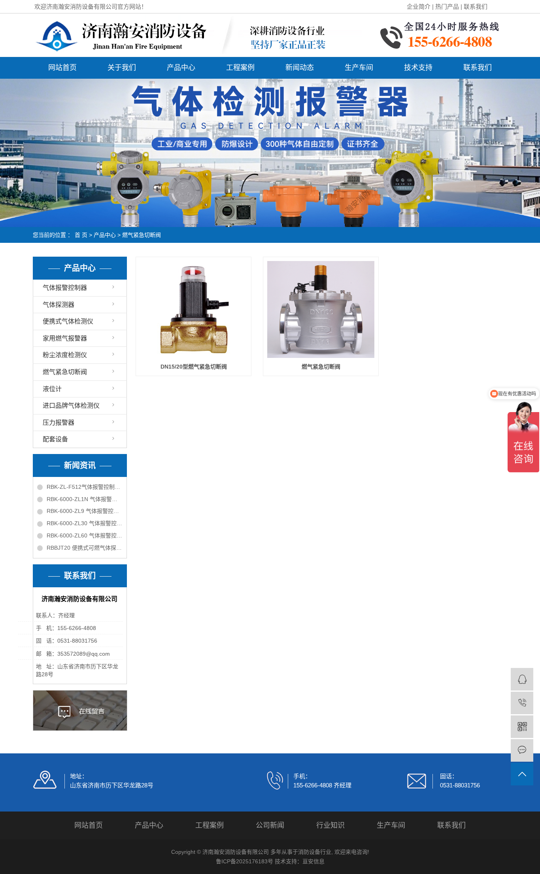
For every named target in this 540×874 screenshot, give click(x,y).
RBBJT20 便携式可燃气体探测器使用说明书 (85, 548)
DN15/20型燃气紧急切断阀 (193, 366)
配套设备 (55, 439)
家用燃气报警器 (65, 338)
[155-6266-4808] (522, 703)
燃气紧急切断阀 (141, 235)
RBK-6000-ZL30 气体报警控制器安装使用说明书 (85, 523)
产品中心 (181, 68)
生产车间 (359, 68)
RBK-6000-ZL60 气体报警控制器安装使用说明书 (85, 535)
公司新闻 (270, 825)
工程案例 (240, 68)
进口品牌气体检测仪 (71, 405)
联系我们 (475, 6)
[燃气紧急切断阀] (320, 309)
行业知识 (330, 825)
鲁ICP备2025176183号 (244, 861)
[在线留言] (522, 750)
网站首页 (62, 68)
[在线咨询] (522, 679)
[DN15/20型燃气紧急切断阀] (193, 309)
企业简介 (418, 6)
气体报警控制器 (65, 287)
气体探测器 (58, 304)
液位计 (52, 389)
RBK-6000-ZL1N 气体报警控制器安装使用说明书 (85, 499)
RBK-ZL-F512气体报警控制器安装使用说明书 (85, 487)
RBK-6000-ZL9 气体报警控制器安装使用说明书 (85, 511)
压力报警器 (58, 422)
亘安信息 (313, 861)
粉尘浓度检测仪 (65, 355)
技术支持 (418, 68)
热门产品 (447, 6)
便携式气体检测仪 (68, 321)
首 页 (81, 235)
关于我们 (122, 68)
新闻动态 (299, 68)
